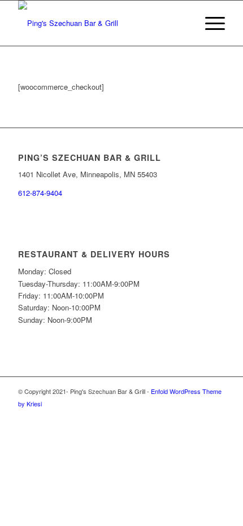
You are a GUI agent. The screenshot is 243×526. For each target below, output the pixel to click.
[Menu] (209, 23)
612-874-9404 (40, 192)
